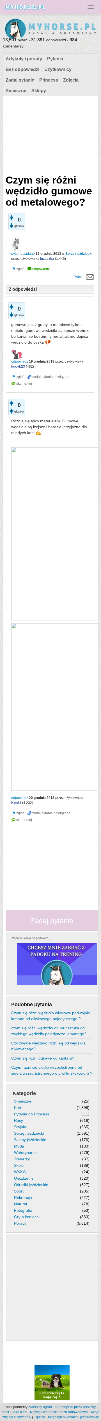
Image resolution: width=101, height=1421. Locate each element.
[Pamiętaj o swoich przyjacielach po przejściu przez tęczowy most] (52, 1382)
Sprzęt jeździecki (78, 254)
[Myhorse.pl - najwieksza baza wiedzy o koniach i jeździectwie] (50, 29)
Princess (48, 80)
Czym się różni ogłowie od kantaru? (42, 1058)
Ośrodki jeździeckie (31, 1184)
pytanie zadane (23, 254)
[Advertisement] (50, 134)
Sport (19, 1191)
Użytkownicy (58, 69)
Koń (17, 1107)
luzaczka (47, 259)
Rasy (18, 1120)
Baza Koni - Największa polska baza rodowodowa (50, 1412)
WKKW (20, 1172)
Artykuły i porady (24, 58)
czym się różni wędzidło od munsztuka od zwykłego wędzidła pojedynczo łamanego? (48, 1031)
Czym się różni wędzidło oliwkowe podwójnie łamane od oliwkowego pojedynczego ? (50, 1016)
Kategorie (24, 1093)
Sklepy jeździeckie (30, 1139)
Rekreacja (23, 1197)
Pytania (55, 58)
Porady (20, 1223)
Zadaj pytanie (20, 80)
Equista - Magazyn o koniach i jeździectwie (66, 1417)
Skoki (19, 1165)
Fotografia (23, 1210)
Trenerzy (22, 1159)
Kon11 (16, 803)
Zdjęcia (71, 80)
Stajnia (20, 1127)
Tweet (78, 276)
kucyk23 (18, 366)
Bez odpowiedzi (22, 69)
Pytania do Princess (31, 1114)
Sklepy (38, 90)
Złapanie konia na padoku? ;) (30, 938)
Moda (19, 1146)
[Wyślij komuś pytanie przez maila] (90, 276)
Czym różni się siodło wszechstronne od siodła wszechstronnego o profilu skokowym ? (51, 1070)
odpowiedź (19, 361)
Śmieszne (16, 90)
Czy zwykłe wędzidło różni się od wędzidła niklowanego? (48, 1046)
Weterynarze (25, 1152)
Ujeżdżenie (24, 1178)
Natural (20, 1204)
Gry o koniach (26, 1217)
